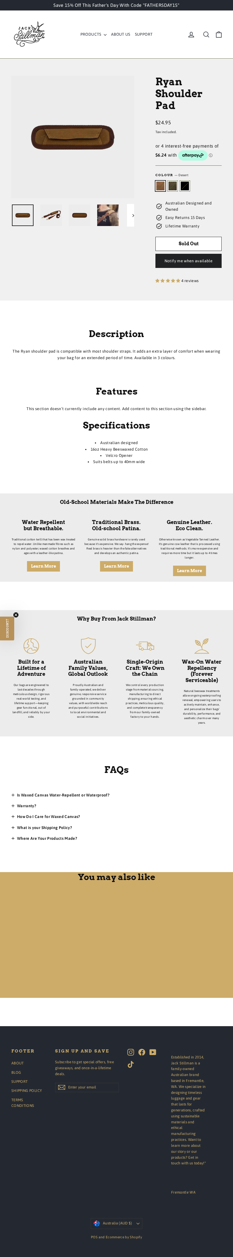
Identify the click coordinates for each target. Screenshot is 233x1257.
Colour (171, 175)
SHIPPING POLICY (26, 1090)
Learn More (43, 566)
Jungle (173, 186)
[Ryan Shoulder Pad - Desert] (15, 983)
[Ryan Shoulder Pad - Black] (29, 983)
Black (185, 186)
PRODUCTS (91, 34)
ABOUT (17, 1063)
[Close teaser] (16, 615)
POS (94, 1237)
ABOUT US (120, 34)
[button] (7, 628)
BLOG (16, 1072)
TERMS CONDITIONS (22, 1103)
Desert (160, 186)
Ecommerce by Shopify (124, 1237)
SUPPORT (144, 34)
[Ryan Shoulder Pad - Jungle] (22, 983)
